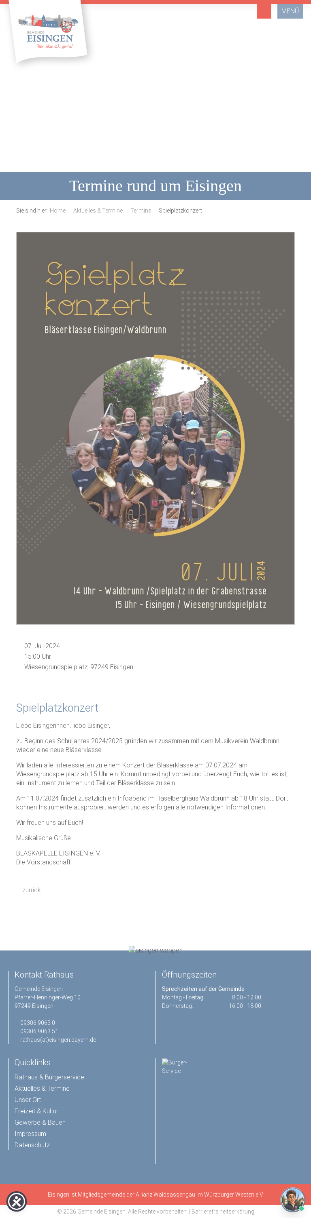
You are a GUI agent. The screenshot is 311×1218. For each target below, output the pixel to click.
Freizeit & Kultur (36, 1111)
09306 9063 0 (37, 1023)
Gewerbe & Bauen (40, 1122)
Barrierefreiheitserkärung (223, 1211)
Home (58, 210)
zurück (31, 890)
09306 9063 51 (39, 1031)
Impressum (30, 1134)
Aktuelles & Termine (98, 210)
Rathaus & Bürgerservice (49, 1077)
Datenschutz (32, 1145)
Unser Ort (28, 1100)
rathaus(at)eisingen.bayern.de (58, 1040)
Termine (140, 210)
